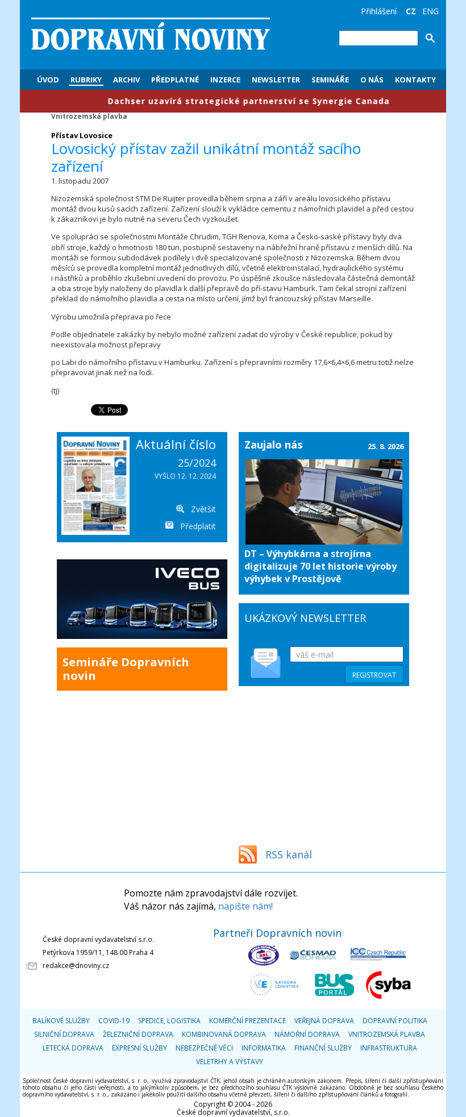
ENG (430, 11)
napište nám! (245, 906)
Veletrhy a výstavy (229, 1061)
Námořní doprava (307, 1034)
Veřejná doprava (324, 1020)
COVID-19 (114, 1020)
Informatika (264, 1048)
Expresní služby (139, 1048)
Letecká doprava (73, 1048)
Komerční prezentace (247, 1020)
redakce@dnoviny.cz (76, 965)
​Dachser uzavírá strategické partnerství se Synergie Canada (222, 100)
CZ (411, 11)
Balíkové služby (61, 1020)
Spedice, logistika (169, 1020)
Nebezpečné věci (204, 1048)
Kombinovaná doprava (224, 1034)
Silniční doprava (64, 1034)
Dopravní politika (395, 1020)
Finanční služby (323, 1048)
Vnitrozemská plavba (89, 116)
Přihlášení (379, 11)
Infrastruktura (388, 1048)
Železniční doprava (138, 1034)
